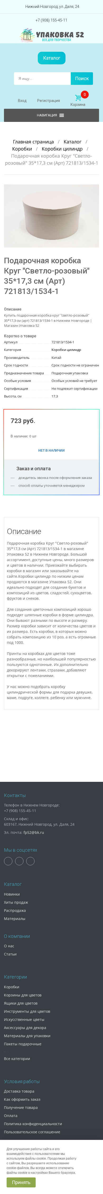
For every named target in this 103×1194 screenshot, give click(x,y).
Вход (22, 101)
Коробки (22, 149)
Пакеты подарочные (22, 1043)
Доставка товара (19, 1091)
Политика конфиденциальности (33, 1123)
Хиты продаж (16, 902)
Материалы (14, 918)
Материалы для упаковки (27, 1035)
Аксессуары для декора (25, 1027)
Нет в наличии (51, 450)
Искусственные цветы (24, 1019)
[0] (78, 98)
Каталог (51, 58)
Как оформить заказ (22, 1099)
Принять (21, 1182)
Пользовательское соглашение (32, 1131)
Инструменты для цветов (27, 1011)
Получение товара (21, 1107)
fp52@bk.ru (34, 832)
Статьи (10, 954)
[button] (94, 189)
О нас (9, 945)
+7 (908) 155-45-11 (51, 20)
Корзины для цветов (22, 995)
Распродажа (15, 910)
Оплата (10, 1115)
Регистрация (48, 101)
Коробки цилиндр (63, 149)
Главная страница (34, 141)
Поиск (82, 78)
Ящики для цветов (21, 1003)
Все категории (17, 1058)
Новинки (12, 894)
